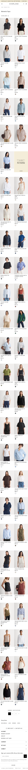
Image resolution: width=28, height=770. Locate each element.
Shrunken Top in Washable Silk (21, 329)
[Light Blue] (1, 173)
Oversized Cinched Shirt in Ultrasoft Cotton (21, 276)
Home (2, 7)
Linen (9, 723)
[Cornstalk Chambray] (1, 146)
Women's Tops (6, 7)
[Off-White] (1, 226)
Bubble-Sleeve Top (5, 275)
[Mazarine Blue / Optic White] (15, 280)
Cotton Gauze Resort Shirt (7, 328)
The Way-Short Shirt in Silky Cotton (21, 489)
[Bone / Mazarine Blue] (15, 626)
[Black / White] (1, 66)
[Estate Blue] (15, 253)
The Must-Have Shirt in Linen (7, 143)
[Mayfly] (1, 385)
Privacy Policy (10, 760)
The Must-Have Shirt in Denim (20, 117)
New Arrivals (4, 723)
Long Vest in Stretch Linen (21, 542)
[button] (26, 3)
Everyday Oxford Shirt (6, 169)
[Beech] (15, 545)
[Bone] (1, 121)
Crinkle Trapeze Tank (19, 569)
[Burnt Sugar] (15, 94)
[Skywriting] (1, 94)
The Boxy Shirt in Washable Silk (21, 37)
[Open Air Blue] (15, 467)
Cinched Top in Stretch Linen (6, 356)
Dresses (14, 723)
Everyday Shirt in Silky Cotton (20, 64)
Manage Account (5, 733)
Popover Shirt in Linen (6, 515)
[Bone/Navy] (15, 359)
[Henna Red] (15, 306)
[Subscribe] (25, 756)
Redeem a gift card (6, 738)
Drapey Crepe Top (19, 435)
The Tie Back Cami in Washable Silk (5, 436)
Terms (16, 760)
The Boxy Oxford (4, 63)
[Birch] (15, 200)
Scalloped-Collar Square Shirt (6, 37)
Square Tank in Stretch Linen (20, 196)
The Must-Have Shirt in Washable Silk (6, 222)
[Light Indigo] (15, 121)
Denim (18, 723)
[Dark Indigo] (1, 253)
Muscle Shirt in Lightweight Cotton (5, 463)
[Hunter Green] (15, 333)
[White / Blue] (1, 305)
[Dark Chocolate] (1, 492)
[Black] (1, 41)
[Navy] (1, 519)
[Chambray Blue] (15, 520)
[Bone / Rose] (15, 147)
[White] (15, 67)
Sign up (3, 736)
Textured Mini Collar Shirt (21, 222)
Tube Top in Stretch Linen (6, 595)
